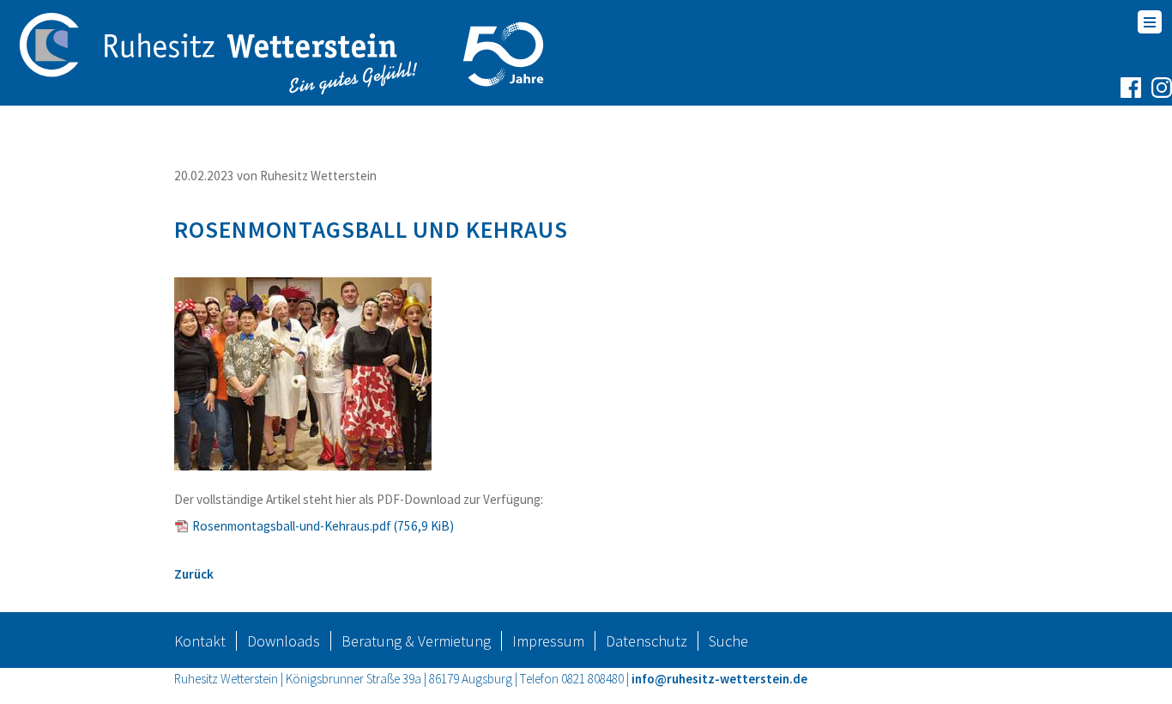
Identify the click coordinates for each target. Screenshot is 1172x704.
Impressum (548, 641)
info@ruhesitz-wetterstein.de (719, 679)
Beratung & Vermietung (416, 641)
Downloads (283, 641)
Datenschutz (646, 641)
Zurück (194, 574)
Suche (728, 641)
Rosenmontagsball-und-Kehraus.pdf (323, 526)
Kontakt (200, 641)
